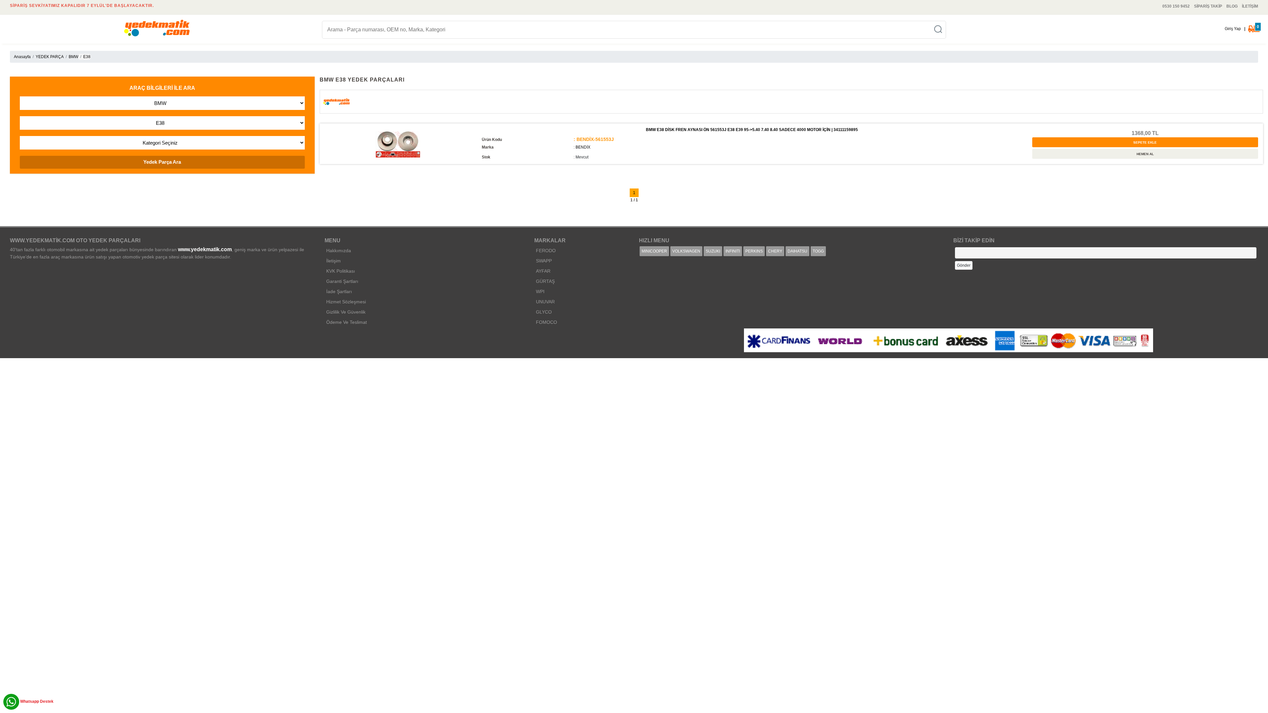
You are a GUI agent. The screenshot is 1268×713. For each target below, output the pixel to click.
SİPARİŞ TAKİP (1208, 6)
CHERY (775, 251)
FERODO (546, 250)
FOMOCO (546, 322)
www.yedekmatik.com (205, 249)
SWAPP (544, 260)
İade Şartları (339, 291)
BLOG (1232, 6)
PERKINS (754, 251)
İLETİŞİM (1250, 6)
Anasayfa (22, 56)
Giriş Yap (1233, 28)
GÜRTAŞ (545, 281)
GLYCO (544, 312)
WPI (540, 291)
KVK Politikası (340, 271)
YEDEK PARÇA (50, 56)
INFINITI (732, 251)
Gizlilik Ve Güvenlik (346, 312)
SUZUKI (713, 251)
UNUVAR (545, 301)
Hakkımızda (338, 250)
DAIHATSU (797, 251)
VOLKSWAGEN (686, 251)
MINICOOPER (654, 251)
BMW (73, 56)
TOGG (818, 251)
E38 (86, 56)
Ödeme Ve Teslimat (346, 322)
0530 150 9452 (1176, 6)
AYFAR (543, 271)
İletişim (333, 260)
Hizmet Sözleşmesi (346, 301)
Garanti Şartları (342, 281)
